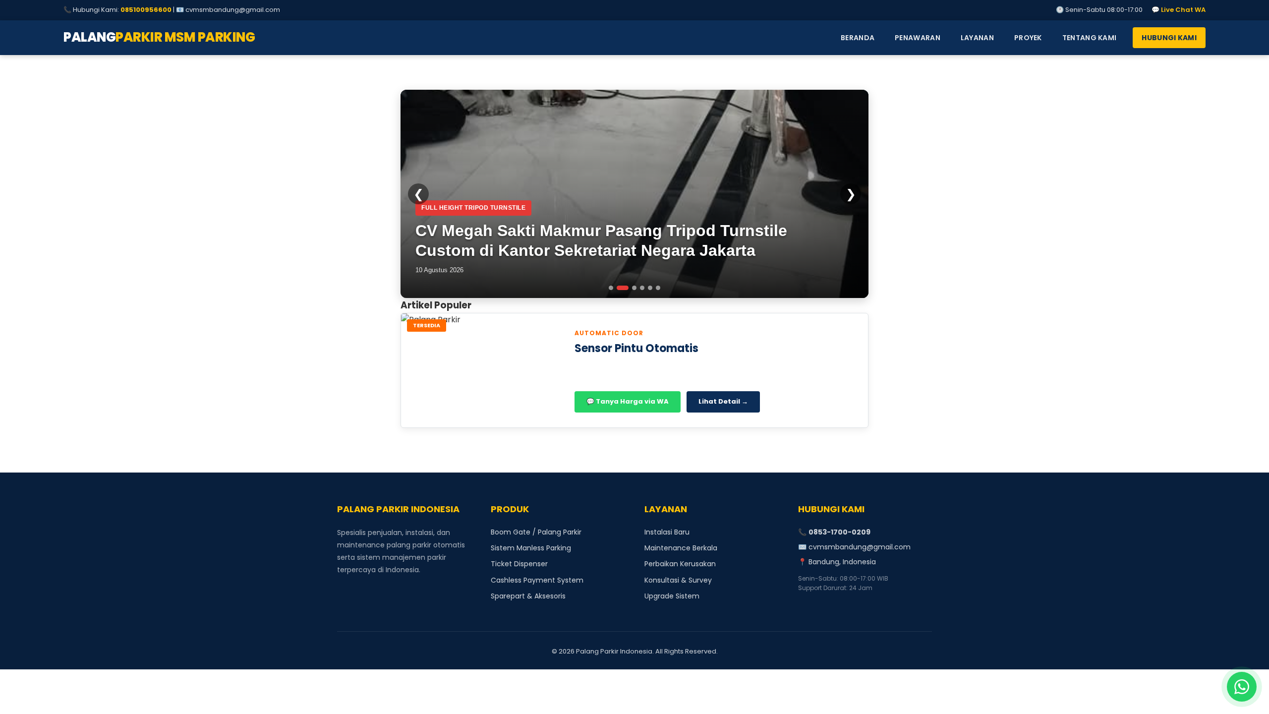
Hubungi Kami (1169, 38)
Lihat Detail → (723, 401)
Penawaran (917, 38)
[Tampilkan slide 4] (642, 288)
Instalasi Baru (667, 532)
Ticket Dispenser (519, 564)
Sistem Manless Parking (531, 548)
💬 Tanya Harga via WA (627, 401)
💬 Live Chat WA (1179, 9)
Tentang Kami (1089, 38)
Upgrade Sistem (671, 596)
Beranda (857, 38)
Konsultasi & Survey (678, 580)
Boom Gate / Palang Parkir (536, 532)
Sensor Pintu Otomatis (636, 348)
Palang (159, 37)
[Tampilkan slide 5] (650, 288)
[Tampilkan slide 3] (634, 288)
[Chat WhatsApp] (1242, 687)
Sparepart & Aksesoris (528, 596)
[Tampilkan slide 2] (623, 288)
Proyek (1028, 38)
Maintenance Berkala (680, 548)
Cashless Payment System (537, 580)
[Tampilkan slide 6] (658, 288)
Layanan (977, 38)
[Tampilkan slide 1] (611, 288)
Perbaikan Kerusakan (680, 564)
